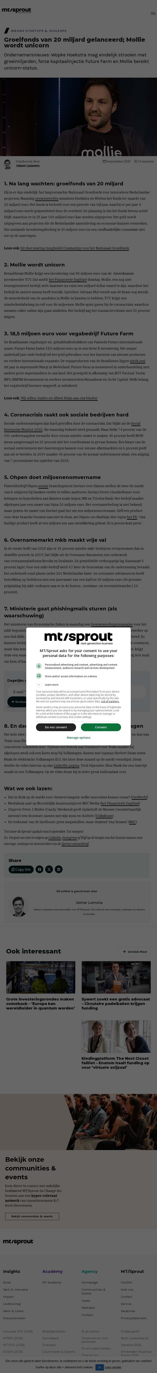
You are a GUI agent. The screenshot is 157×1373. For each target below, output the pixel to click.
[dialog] (78, 686)
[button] (78, 685)
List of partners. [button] (110, 701)
